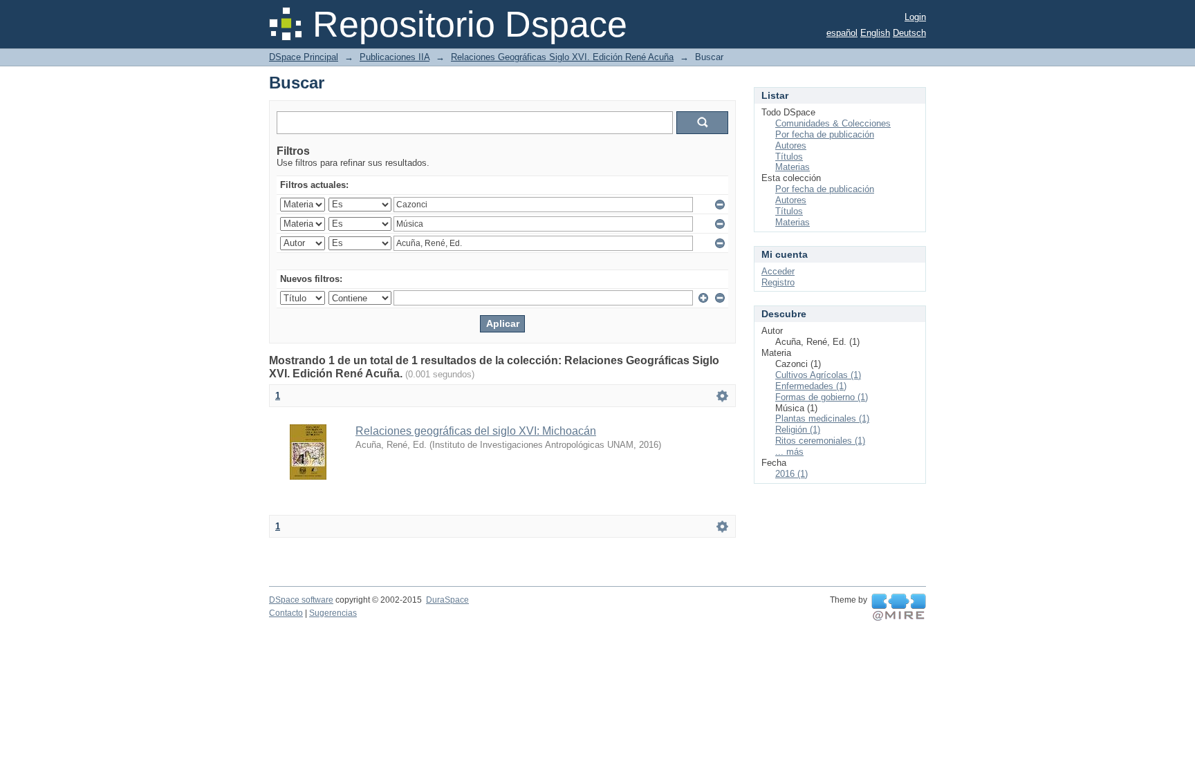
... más (789, 451)
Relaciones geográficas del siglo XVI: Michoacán (475, 431)
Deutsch (909, 33)
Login (915, 17)
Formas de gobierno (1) (821, 397)
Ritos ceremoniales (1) (820, 440)
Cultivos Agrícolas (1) (818, 375)
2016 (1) (791, 474)
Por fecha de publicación (824, 134)
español (842, 33)
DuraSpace (447, 600)
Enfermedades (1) (810, 386)
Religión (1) (797, 429)
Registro (778, 282)
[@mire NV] (898, 607)
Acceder (778, 271)
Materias (792, 167)
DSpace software (301, 600)
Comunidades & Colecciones (833, 123)
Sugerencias (333, 613)
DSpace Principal (303, 57)
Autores (790, 145)
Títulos (789, 156)
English (875, 33)
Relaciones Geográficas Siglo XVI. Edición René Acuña (562, 57)
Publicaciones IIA (394, 57)
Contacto (286, 613)
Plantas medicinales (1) (822, 418)
